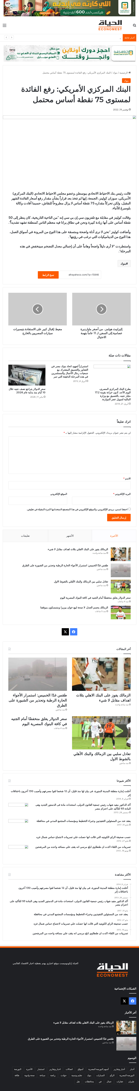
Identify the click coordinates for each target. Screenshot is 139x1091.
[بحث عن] (134, 27)
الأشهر (70, 535)
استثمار (40, 1069)
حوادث (63, 1075)
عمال (109, 1081)
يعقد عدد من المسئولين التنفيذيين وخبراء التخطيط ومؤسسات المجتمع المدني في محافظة (84, 821)
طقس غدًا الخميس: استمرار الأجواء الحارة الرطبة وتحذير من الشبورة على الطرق (65, 565)
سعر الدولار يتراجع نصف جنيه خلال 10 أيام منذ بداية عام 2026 (27, 390)
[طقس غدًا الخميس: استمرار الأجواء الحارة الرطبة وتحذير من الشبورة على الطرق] (121, 570)
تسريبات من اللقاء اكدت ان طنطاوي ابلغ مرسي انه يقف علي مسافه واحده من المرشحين (83, 847)
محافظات (89, 1081)
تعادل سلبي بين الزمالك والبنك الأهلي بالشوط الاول (95, 37)
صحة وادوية (29, 1075)
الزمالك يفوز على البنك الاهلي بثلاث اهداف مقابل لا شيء (78, 549)
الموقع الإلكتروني (58, 493)
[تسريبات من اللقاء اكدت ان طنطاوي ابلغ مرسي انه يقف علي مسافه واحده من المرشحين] (18, 852)
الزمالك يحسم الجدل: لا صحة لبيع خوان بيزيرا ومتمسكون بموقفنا (74, 607)
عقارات (120, 1081)
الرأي (112, 1075)
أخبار (132, 1069)
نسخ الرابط (48, 274)
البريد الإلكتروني (122, 493)
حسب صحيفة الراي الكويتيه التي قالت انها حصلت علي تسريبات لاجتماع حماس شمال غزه (83, 837)
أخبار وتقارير (119, 1069)
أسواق (80, 1069)
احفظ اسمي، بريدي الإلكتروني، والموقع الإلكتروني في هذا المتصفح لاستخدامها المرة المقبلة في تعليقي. (77, 509)
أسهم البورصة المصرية (98, 1069)
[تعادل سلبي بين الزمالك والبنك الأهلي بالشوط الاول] (121, 586)
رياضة (53, 1075)
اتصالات (69, 1069)
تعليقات (25, 535)
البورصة (17, 1069)
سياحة (42, 1075)
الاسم (127, 478)
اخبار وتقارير (55, 1069)
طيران (131, 1081)
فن (100, 1081)
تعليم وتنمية (76, 1075)
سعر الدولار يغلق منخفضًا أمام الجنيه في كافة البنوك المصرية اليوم (95, 597)
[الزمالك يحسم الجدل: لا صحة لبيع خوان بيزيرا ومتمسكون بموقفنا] (121, 612)
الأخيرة (114, 535)
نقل (78, 1081)
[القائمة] (4, 27)
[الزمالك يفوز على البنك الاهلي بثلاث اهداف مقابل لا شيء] (121, 554)
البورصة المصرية (126, 1075)
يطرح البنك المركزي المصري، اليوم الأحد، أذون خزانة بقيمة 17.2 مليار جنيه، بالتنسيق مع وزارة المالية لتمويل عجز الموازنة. (113, 394)
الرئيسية (124, 72)
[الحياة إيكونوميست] (111, 25)
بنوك (115, 72)
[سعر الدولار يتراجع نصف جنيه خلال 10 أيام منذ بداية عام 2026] (26, 375)
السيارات (100, 1075)
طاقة (17, 1075)
